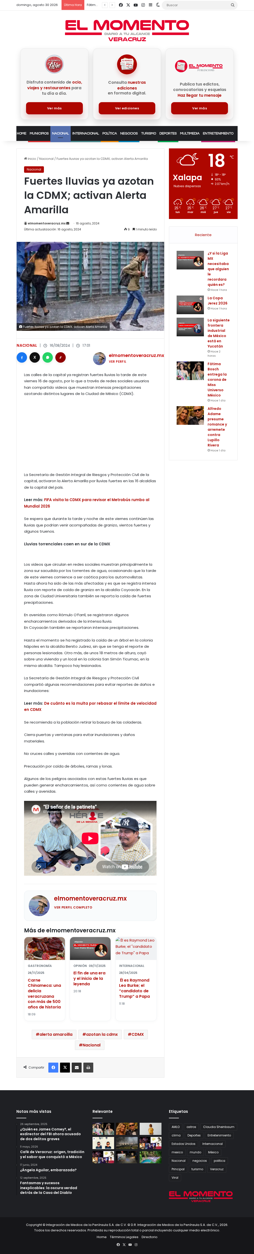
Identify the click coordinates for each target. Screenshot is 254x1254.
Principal (178, 1169)
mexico (177, 1152)
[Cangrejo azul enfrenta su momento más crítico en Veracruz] (127, 1157)
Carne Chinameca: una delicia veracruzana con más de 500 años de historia (44, 993)
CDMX (137, 1034)
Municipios (39, 133)
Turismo (148, 133)
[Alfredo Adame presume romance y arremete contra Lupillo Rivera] (190, 415)
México (213, 1152)
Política (109, 133)
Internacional (85, 133)
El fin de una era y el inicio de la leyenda (89, 978)
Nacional (60, 133)
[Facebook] (22, 357)
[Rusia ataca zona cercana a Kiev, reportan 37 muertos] (127, 1143)
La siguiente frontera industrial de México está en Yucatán (219, 333)
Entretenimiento (218, 133)
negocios (199, 1161)
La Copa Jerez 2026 (217, 301)
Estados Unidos (183, 1144)
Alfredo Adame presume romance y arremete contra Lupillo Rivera (217, 427)
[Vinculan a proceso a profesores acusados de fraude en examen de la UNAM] (103, 1143)
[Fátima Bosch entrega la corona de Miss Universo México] (190, 370)
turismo (197, 1169)
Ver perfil (118, 361)
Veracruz (216, 1169)
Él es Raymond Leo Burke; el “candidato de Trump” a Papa (134, 988)
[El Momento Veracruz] (127, 30)
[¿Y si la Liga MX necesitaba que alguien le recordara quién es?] (190, 260)
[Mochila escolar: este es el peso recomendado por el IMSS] (150, 1129)
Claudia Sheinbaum (218, 1127)
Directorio (150, 1237)
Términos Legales (124, 1237)
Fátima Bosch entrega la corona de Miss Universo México (217, 379)
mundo (195, 1152)
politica (219, 1161)
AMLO (176, 1127)
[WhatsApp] (47, 357)
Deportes (168, 133)
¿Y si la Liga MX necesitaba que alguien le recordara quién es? (218, 269)
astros (191, 1127)
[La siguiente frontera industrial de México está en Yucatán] (190, 327)
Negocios (129, 133)
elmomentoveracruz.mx (46, 223)
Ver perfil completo (73, 907)
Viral (175, 1177)
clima (176, 1135)
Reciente (203, 234)
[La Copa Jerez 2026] (190, 305)
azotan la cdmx (102, 1034)
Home (21, 133)
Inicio (31, 158)
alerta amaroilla (55, 1034)
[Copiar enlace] (60, 357)
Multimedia (189, 133)
